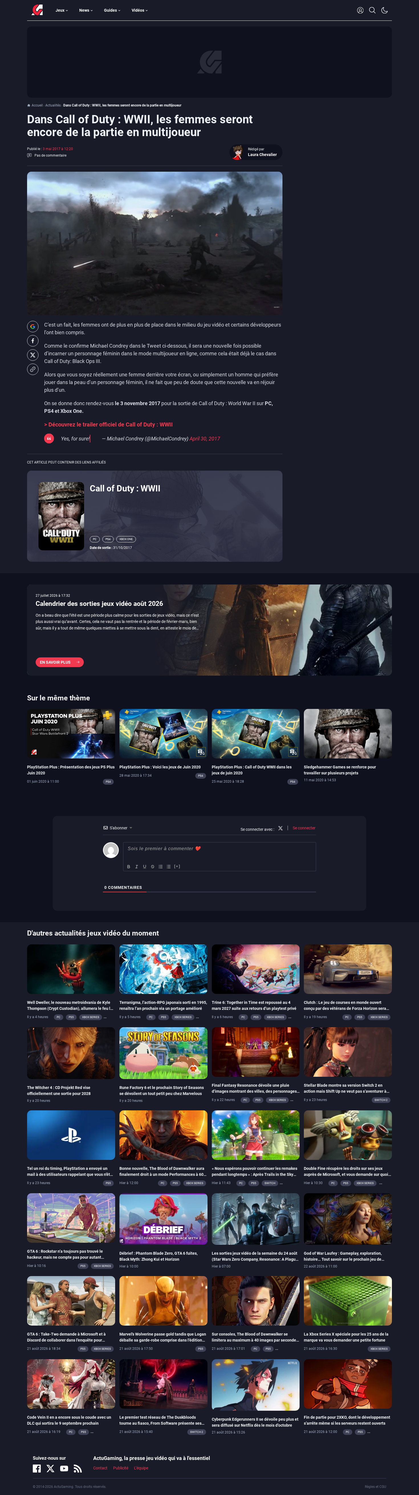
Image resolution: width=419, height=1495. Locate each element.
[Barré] (153, 866)
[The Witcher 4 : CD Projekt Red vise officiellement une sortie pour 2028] (71, 1052)
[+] (177, 866)
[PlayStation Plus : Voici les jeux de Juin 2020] (163, 733)
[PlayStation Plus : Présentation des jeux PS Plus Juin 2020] (71, 733)
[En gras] (129, 866)
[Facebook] (37, 1469)
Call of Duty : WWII (125, 488)
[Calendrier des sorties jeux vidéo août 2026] (209, 630)
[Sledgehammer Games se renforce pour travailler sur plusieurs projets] (348, 733)
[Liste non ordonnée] (169, 866)
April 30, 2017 (205, 439)
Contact (100, 1468)
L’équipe (141, 1468)
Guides (110, 10)
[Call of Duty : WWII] (61, 515)
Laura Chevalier (262, 154)
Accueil (37, 105)
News (84, 10)
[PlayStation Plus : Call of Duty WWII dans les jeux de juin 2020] (256, 733)
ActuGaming (37, 10)
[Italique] (137, 866)
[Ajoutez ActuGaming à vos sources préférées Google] (32, 326)
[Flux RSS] (78, 1469)
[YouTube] (64, 1469)
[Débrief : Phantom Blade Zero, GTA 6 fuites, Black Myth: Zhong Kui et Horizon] (163, 1218)
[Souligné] (145, 866)
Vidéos (138, 10)
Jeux (60, 10)
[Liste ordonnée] (161, 866)
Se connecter (304, 828)
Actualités (53, 105)
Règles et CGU (375, 1487)
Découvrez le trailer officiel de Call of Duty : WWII (110, 424)
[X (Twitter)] (50, 1469)
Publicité (120, 1468)
